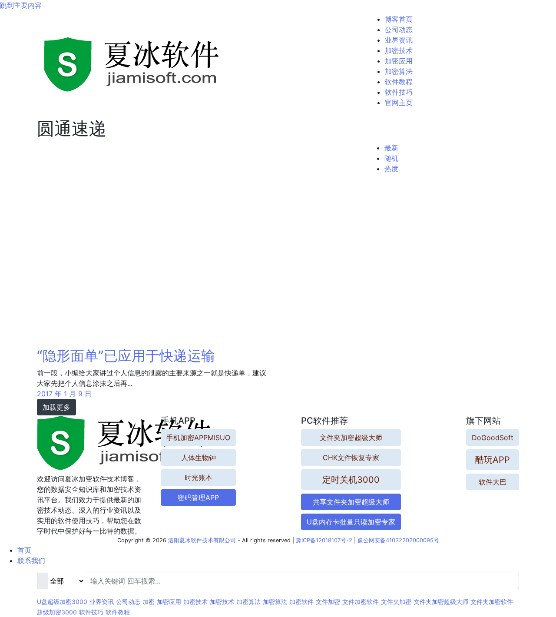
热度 (391, 168)
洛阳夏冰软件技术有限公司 (202, 540)
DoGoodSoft (492, 437)
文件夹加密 (396, 601)
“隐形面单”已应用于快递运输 (126, 355)
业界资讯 (399, 40)
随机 (391, 158)
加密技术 (399, 50)
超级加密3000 (57, 612)
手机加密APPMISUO (198, 437)
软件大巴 (492, 482)
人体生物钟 (198, 457)
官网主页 (399, 102)
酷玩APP (492, 459)
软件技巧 (399, 92)
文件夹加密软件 (491, 601)
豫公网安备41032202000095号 (398, 540)
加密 (148, 601)
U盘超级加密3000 (62, 601)
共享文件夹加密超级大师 (351, 502)
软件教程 (399, 81)
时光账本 (198, 477)
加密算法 (399, 71)
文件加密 (328, 601)
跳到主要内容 (21, 5)
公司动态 (399, 29)
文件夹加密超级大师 (351, 437)
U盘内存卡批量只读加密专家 (351, 521)
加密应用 (399, 60)
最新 (391, 147)
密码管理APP (198, 497)
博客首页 (399, 19)
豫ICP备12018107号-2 (324, 540)
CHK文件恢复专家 (351, 457)
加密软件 (301, 601)
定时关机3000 (351, 479)
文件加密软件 (360, 601)
